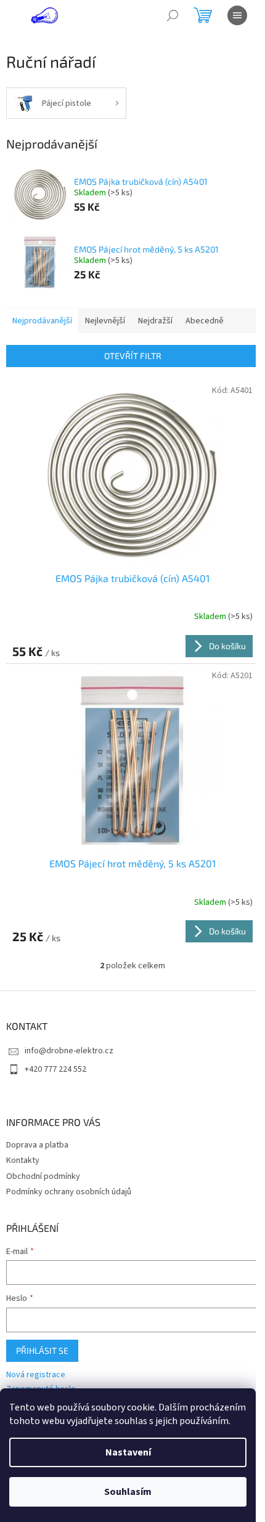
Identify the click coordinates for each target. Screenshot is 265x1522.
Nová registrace (35, 1375)
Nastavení (128, 1452)
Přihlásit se (42, 1350)
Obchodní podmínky (43, 1176)
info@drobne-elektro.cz (69, 1051)
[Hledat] (172, 15)
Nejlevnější (105, 321)
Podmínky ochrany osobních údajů (68, 1192)
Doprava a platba (37, 1145)
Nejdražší (155, 321)
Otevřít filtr (132, 355)
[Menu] (237, 15)
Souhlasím (128, 1492)
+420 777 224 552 (55, 1069)
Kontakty (22, 1160)
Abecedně (205, 321)
